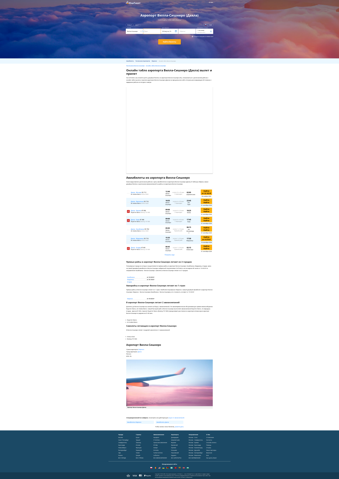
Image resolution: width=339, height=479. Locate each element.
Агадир (129, 282)
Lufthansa (156, 455)
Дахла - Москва (136, 192)
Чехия (138, 453)
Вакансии (209, 453)
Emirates (156, 450)
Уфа (119, 453)
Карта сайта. (205, 475)
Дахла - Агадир (136, 248)
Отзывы (208, 447)
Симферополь (122, 442)
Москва (120, 437)
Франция (138, 447)
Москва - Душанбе (194, 450)
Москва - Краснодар (195, 445)
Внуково (173, 442)
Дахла (140, 352)
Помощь (208, 445)
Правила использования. (196, 475)
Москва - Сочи (193, 437)
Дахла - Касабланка (137, 229)
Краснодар (121, 445)
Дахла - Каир (135, 220)
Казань (120, 455)
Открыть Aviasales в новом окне (203, 36)
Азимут (155, 447)
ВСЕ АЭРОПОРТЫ (176, 458)
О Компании (210, 437)
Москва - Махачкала (195, 455)
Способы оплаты (211, 442)
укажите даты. (179, 427)
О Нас (211, 2)
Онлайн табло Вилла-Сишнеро (156, 65)
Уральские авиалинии (160, 442)
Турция (138, 440)
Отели (129, 25)
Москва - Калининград (195, 447)
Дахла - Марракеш (137, 239)
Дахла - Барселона (137, 201)
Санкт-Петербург (123, 440)
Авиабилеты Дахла (163, 422)
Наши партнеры (211, 450)
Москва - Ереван (194, 442)
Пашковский (175, 453)
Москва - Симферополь (196, 440)
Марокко (130, 298)
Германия (139, 450)
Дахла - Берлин (136, 211)
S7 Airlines (156, 440)
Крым (137, 437)
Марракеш (130, 279)
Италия (138, 445)
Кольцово (174, 450)
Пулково (173, 447)
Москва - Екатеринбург (196, 453)
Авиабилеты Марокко (134, 422)
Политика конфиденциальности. (182, 475)
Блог (207, 455)
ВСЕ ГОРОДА (122, 458)
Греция (138, 455)
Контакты (209, 440)
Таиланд (138, 442)
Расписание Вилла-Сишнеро (135, 65)
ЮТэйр (155, 445)
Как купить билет (211, 458)
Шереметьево (175, 440)
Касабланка (131, 277)
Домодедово (175, 437)
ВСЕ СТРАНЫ (139, 458)
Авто (136, 25)
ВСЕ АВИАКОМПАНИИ (160, 458)
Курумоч (173, 455)
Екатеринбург (122, 450)
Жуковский (174, 445)
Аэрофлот (156, 437)
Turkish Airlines (158, 453)
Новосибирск (122, 447)
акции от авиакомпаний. (176, 418)
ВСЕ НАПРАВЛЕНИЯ (194, 458)
